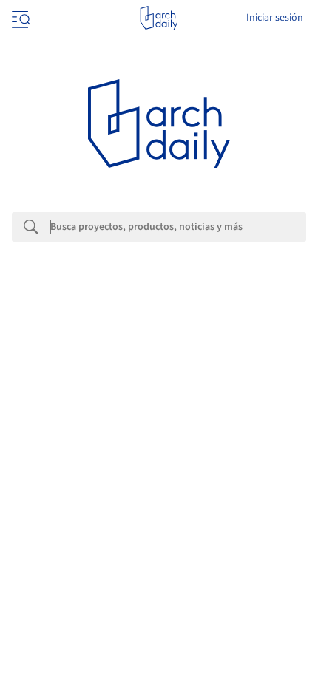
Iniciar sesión (274, 18)
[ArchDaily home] (158, 18)
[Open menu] (19, 17)
